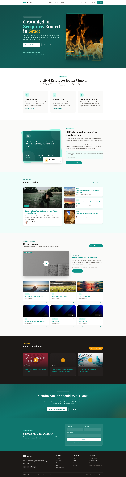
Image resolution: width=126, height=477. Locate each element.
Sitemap (101, 474)
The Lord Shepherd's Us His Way (59, 296)
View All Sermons (94, 245)
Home (50, 2)
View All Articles (97, 183)
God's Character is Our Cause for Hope (33, 296)
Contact (74, 460)
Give (100, 2)
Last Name (86, 426)
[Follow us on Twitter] (28, 467)
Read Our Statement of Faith (58, 409)
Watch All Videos (97, 348)
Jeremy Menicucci (93, 458)
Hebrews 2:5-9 (55, 321)
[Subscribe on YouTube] (31, 467)
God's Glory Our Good (84, 296)
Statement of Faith (60, 467)
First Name (69, 426)
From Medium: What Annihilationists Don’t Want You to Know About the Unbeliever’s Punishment (84, 55)
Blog (57, 465)
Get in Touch (74, 409)
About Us (58, 458)
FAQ (74, 458)
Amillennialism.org (93, 460)
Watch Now (27, 373)
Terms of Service (94, 474)
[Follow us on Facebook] (24, 467)
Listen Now (78, 271)
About (55, 2)
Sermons (58, 462)
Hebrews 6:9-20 (83, 321)
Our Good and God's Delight (84, 257)
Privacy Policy (86, 474)
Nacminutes (58, 460)
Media (62, 2)
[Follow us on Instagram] (34, 467)
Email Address (70, 432)
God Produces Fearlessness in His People (34, 321)
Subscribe (75, 465)
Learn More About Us (72, 162)
